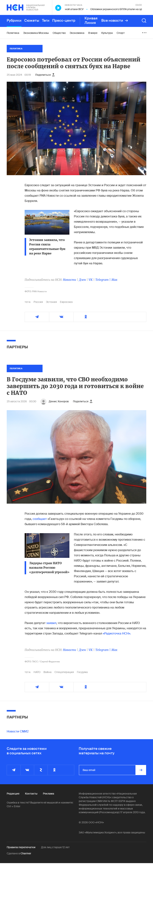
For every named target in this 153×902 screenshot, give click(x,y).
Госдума (82, 672)
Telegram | (103, 280)
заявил (51, 623)
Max (114, 280)
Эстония (51, 302)
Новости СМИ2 (18, 731)
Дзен (82, 280)
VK (91, 280)
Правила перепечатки (21, 847)
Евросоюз (66, 302)
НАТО (37, 672)
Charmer (26, 853)
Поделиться (43, 74)
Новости (69, 280)
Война (47, 672)
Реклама (48, 793)
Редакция (13, 793)
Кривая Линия (91, 20)
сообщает (40, 519)
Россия (38, 302)
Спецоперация (64, 672)
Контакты (31, 793)
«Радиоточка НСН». (117, 633)
